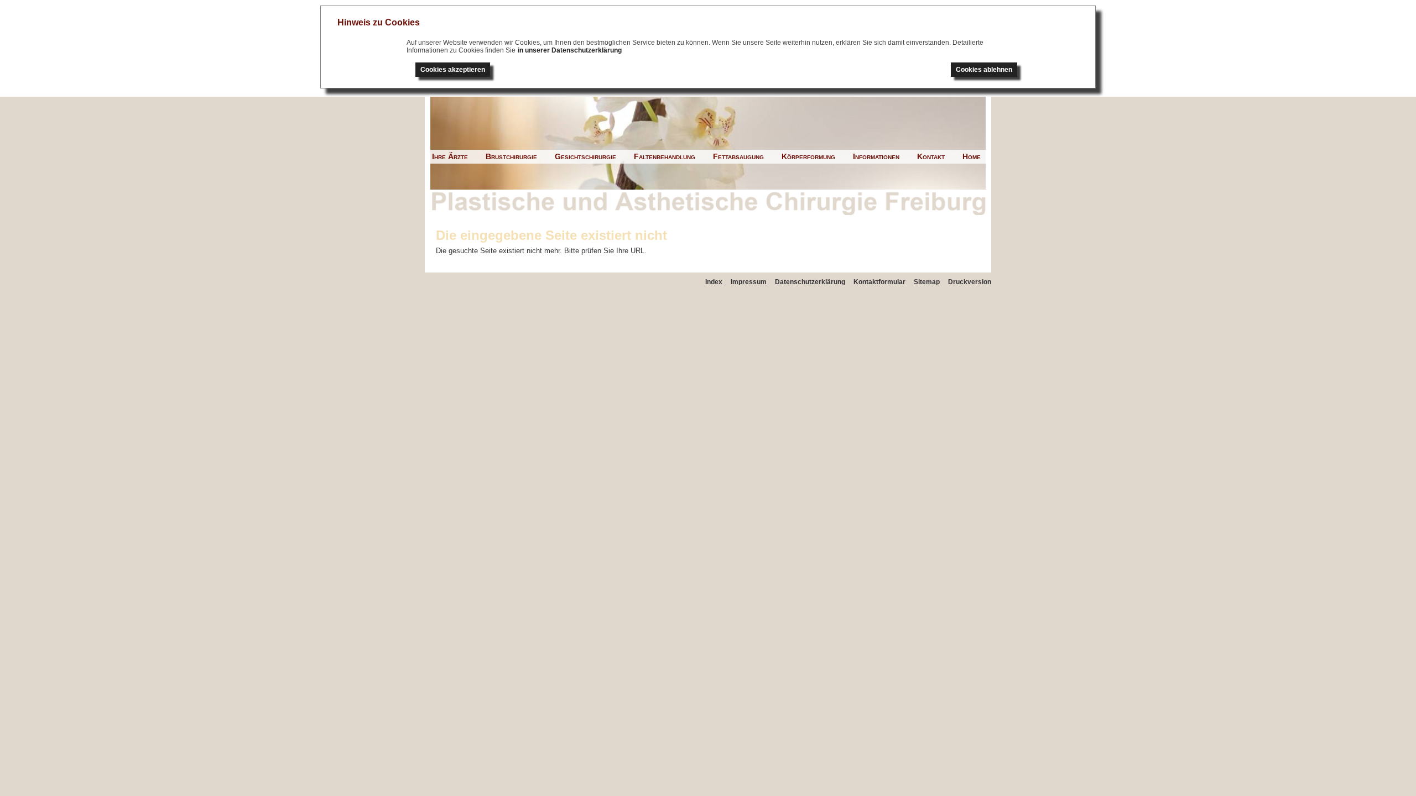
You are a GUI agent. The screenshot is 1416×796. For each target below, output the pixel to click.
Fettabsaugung (738, 156)
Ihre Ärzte (450, 156)
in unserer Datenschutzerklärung (570, 50)
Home (971, 156)
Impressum (749, 282)
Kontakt (931, 156)
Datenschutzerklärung (810, 282)
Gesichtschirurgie (585, 156)
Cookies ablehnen (984, 70)
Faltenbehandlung (664, 156)
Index (713, 282)
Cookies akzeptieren (452, 70)
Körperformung (808, 156)
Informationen (876, 156)
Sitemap (927, 282)
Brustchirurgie (511, 156)
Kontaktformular (879, 282)
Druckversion (969, 282)
